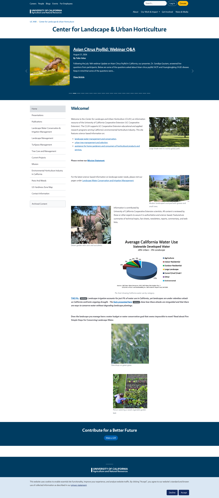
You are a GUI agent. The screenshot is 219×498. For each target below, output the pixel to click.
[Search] (165, 3)
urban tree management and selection (91, 142)
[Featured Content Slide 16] (136, 93)
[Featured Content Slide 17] (140, 93)
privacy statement (79, 485)
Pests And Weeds (39, 180)
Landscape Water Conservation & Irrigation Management (46, 130)
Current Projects (39, 157)
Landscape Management (42, 138)
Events (55, 3)
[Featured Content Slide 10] (111, 93)
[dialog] (109, 487)
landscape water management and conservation (95, 138)
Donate (183, 3)
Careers (33, 3)
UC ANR (33, 21)
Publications (37, 121)
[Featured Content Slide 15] (132, 93)
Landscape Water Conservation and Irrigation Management (108, 180)
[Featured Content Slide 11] (115, 93)
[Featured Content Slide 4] (87, 93)
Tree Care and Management (44, 151)
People (41, 3)
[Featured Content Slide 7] (99, 93)
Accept (184, 492)
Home (34, 108)
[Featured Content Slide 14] (128, 93)
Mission (35, 164)
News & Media (182, 11)
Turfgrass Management (42, 144)
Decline (172, 492)
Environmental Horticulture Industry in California (47, 172)
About (135, 11)
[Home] (46, 12)
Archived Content (39, 203)
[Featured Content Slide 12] (119, 93)
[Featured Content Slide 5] (91, 93)
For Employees (66, 3)
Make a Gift (111, 437)
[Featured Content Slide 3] (83, 93)
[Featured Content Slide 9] (107, 93)
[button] (26, 71)
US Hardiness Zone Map (42, 187)
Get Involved (167, 11)
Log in (172, 3)
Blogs (48, 3)
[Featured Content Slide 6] (95, 93)
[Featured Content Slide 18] (144, 93)
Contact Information (40, 193)
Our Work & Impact (149, 11)
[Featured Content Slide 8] (103, 93)
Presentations (37, 115)
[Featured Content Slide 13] (124, 93)
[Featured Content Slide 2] (78, 93)
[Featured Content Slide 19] (148, 93)
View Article (78, 77)
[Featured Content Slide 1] (70, 93)
